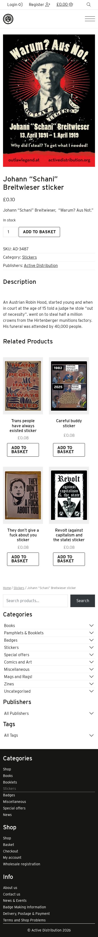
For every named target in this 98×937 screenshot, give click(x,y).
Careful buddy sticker (69, 423)
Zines (9, 684)
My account (12, 857)
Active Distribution (41, 265)
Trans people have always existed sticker (23, 425)
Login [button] (12, 4)
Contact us (11, 894)
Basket (8, 845)
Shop (7, 769)
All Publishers (16, 713)
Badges (10, 640)
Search (82, 600)
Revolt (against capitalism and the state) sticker (69, 535)
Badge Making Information (24, 907)
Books (9, 625)
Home (7, 588)
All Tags (11, 735)
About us (10, 888)
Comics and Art (18, 662)
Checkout (10, 851)
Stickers (29, 257)
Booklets (10, 782)
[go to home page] (8, 18)
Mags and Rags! (18, 676)
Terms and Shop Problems (24, 920)
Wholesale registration (21, 864)
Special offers (16, 654)
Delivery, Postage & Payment (26, 914)
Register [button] (37, 4)
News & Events (15, 901)
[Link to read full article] (23, 385)
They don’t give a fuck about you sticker (23, 535)
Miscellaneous (16, 669)
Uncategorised (17, 691)
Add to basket (39, 231)
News (7, 815)
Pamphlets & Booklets (23, 633)
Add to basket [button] (19, 449)
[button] (65, 5)
